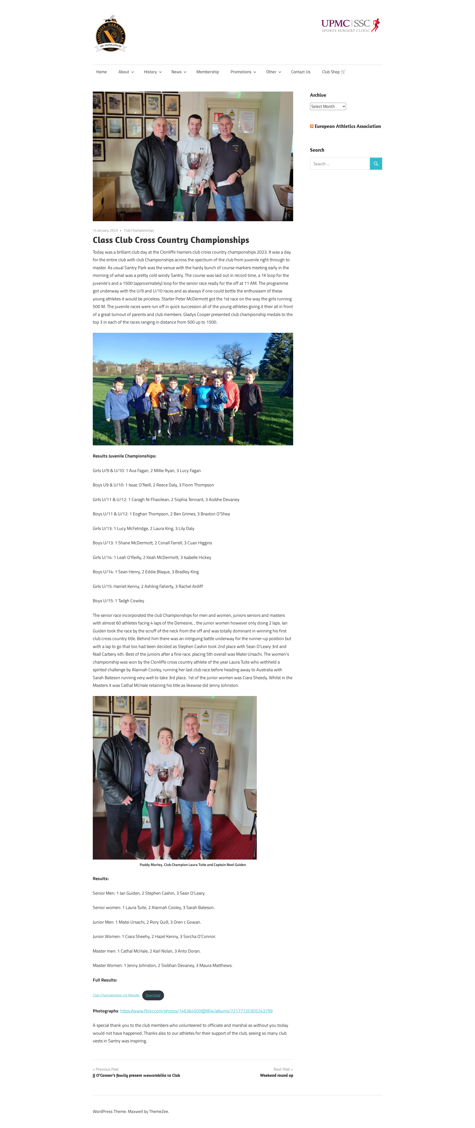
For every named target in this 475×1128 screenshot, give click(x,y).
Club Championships (139, 230)
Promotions (241, 72)
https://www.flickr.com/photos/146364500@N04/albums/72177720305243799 (196, 1011)
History (150, 72)
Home (101, 72)
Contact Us (300, 72)
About (124, 72)
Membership (207, 72)
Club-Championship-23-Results (116, 995)
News (176, 72)
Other (271, 72)
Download (153, 995)
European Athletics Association (348, 126)
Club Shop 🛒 (334, 72)
